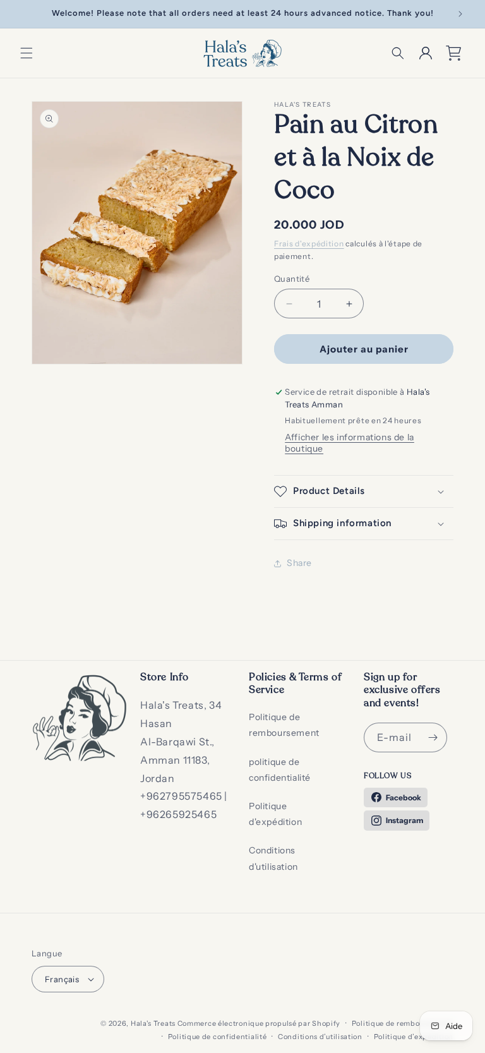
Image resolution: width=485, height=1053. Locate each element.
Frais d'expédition (309, 243)
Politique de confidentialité (217, 1036)
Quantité (291, 279)
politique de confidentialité (280, 769)
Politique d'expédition (275, 813)
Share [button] (299, 563)
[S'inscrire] (432, 737)
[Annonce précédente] (25, 14)
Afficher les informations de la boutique (349, 442)
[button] (26, 53)
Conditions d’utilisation (320, 1036)
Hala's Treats (153, 1023)
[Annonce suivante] (460, 14)
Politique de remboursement (284, 724)
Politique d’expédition (413, 1036)
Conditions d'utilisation (273, 858)
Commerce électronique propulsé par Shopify (258, 1023)
